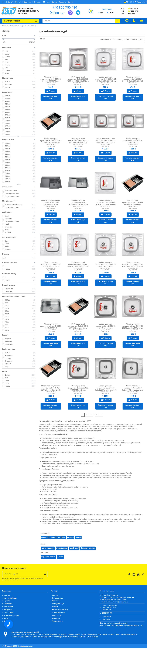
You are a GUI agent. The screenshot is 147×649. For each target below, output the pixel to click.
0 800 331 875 (107, 613)
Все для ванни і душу (60, 609)
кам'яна (61, 557)
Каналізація (56, 615)
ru (131, 2)
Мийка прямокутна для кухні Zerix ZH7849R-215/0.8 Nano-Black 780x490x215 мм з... (50, 203)
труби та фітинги (58, 612)
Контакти (37, 2)
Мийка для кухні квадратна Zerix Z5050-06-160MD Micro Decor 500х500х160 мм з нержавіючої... (78, 390)
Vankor (78, 537)
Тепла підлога (57, 621)
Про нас (18, 2)
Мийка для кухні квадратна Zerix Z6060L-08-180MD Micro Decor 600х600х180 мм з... (105, 265)
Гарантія (62, 2)
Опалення (56, 618)
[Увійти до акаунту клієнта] (134, 20)
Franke (52, 537)
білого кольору (62, 548)
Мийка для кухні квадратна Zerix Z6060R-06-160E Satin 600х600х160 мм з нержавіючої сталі (78, 265)
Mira (63, 537)
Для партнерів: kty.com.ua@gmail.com (114, 623)
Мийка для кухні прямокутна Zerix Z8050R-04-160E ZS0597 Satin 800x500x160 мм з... (50, 80)
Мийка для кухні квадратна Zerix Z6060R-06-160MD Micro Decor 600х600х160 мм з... (50, 265)
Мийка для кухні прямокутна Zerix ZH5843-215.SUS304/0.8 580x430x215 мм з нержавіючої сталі (50, 328)
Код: (48, 84)
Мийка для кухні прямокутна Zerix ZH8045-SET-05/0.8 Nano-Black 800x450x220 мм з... (78, 327)
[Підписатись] (44, 574)
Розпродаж (8, 609)
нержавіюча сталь (48, 557)
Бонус (70, 2)
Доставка (28, 2)
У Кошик (52, 91)
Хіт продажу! (8, 612)
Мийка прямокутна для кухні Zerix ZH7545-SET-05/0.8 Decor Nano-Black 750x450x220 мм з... (50, 389)
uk (127, 2)
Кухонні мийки (57, 598)
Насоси (55, 607)
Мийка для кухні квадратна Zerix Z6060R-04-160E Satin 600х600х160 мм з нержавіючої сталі (132, 80)
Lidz (58, 537)
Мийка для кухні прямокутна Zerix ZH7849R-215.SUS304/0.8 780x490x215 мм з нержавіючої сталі (78, 204)
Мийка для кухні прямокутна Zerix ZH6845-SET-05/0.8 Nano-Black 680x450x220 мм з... (132, 203)
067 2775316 (107, 620)
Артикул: (48, 82)
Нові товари (8, 607)
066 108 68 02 (107, 616)
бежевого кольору (88, 548)
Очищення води (58, 604)
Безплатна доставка (11, 615)
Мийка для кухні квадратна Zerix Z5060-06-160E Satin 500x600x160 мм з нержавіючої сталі (78, 80)
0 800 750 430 (66, 7)
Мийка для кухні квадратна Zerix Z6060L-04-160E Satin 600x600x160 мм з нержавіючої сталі (105, 80)
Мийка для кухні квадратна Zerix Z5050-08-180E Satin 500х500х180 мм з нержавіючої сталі (132, 327)
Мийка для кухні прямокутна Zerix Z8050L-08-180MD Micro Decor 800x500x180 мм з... (78, 142)
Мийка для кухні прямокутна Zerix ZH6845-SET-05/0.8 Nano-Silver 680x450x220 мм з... (50, 142)
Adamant (44, 537)
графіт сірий (74, 548)
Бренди (55, 595)
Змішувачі (56, 601)
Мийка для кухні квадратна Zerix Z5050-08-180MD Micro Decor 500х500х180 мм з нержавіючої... (105, 328)
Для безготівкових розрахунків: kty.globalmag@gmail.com (121, 625)
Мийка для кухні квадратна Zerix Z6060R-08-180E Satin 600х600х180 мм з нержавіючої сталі (105, 203)
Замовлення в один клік (50, 97)
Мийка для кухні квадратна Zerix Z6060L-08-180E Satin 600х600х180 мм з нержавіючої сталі (133, 265)
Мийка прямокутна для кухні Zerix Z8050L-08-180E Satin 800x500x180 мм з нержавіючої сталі (105, 142)
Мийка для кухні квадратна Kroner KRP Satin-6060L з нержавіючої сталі (132, 389)
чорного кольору (47, 548)
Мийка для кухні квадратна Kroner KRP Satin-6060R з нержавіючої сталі (105, 389)
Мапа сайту (8, 604)
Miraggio (70, 537)
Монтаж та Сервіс (50, 2)
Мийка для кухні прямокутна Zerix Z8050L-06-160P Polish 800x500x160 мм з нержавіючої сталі (133, 143)
